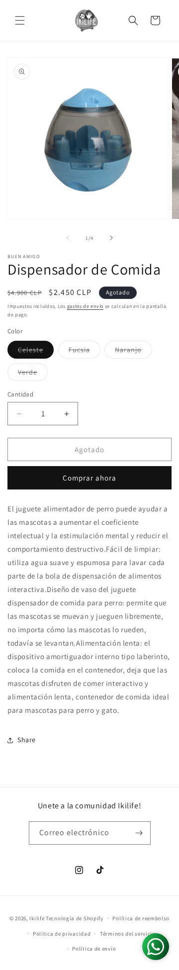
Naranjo (133, 352)
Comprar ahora (89, 478)
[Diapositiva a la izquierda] (68, 238)
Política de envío (94, 948)
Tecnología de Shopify (74, 918)
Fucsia (84, 352)
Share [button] (26, 739)
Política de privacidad (61, 933)
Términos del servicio (128, 933)
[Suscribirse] (139, 833)
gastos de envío (85, 306)
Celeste (36, 352)
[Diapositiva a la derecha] (111, 238)
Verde (33, 374)
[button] (20, 20)
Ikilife (36, 918)
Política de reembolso (141, 918)
